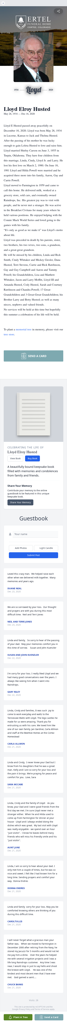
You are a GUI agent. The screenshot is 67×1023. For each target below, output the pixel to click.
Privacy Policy (25, 1009)
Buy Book (32, 458)
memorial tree (23, 329)
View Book (15, 458)
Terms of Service (42, 1009)
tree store (9, 334)
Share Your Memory (20, 502)
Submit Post (33, 555)
